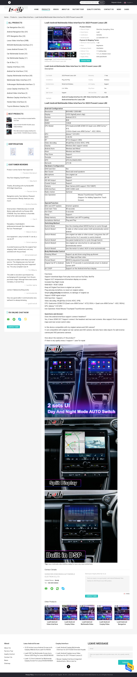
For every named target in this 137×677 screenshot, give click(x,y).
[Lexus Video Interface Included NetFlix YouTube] (9, 119)
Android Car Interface (15, 71)
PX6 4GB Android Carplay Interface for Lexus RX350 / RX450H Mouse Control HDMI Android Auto (25, 133)
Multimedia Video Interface (17, 80)
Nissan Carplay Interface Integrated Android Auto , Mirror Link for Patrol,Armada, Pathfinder (69, 660)
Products (46, 9)
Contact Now (85, 60)
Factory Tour (78, 9)
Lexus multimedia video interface (57, 564)
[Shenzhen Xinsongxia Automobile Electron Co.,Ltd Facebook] (9, 2)
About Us (65, 9)
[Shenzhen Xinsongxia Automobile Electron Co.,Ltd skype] (21, 319)
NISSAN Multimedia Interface (18, 45)
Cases (126, 9)
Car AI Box (11, 62)
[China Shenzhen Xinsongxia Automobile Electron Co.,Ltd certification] (13, 152)
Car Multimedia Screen (15, 54)
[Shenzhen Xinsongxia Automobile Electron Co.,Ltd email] (9, 319)
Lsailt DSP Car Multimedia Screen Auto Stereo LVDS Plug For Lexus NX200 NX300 (39, 654)
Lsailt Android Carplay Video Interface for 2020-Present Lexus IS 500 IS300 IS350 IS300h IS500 (70, 623)
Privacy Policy (30, 675)
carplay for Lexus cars (74, 564)
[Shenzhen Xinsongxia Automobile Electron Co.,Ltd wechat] (57, 589)
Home (36, 9)
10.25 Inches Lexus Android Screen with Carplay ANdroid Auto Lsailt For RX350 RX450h (38, 649)
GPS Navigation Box (14, 36)
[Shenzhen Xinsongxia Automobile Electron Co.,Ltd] (16, 9)
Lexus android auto (87, 564)
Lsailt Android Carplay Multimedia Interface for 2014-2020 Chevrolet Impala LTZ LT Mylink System (71, 649)
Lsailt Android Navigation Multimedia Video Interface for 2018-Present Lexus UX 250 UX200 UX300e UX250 (122, 623)
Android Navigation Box (15, 32)
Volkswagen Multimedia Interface (19, 84)
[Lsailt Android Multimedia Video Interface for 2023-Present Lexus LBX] (60, 38)
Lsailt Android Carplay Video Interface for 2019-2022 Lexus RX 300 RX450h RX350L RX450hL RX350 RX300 (105, 623)
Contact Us (109, 9)
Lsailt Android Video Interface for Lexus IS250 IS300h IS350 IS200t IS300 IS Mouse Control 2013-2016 (52, 623)
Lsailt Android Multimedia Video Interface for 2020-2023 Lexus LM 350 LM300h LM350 (87, 623)
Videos (56, 9)
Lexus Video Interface (26, 17)
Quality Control (94, 9)
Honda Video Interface (15, 102)
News (119, 9)
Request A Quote (116, 2)
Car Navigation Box (14, 27)
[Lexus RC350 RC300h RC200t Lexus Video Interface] (9, 125)
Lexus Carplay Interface (16, 89)
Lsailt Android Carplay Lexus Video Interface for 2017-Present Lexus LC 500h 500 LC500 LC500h (69, 654)
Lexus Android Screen (15, 49)
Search (102, 2)
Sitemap (7, 663)
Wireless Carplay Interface (17, 98)
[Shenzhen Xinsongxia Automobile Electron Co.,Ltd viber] (27, 319)
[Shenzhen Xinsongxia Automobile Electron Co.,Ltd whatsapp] (15, 319)
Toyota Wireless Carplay (16, 106)
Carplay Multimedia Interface (18, 76)
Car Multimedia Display (15, 58)
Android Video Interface (16, 93)
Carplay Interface (13, 67)
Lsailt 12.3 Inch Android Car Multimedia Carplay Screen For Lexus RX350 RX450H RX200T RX (39, 660)
